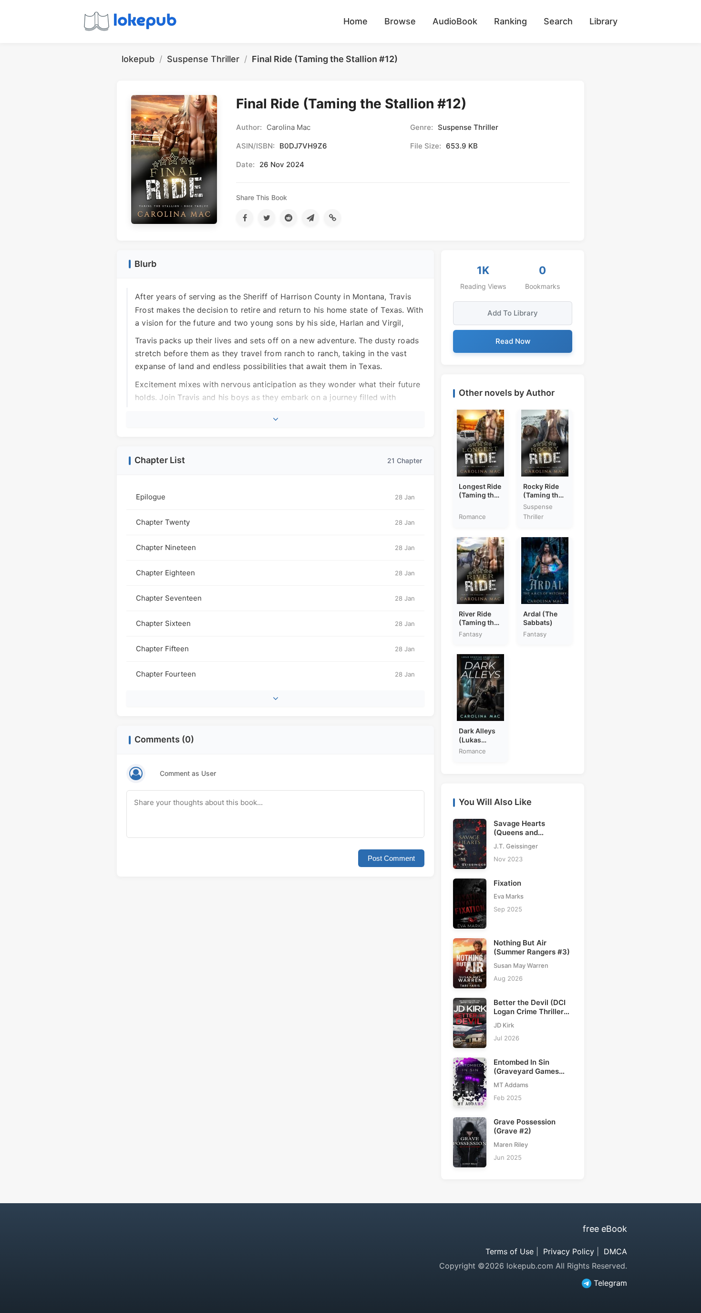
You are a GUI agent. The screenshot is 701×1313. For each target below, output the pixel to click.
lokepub (138, 59)
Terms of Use (509, 1251)
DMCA (615, 1251)
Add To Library (512, 313)
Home (355, 21)
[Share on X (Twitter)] (266, 217)
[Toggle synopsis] (275, 419)
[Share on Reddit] (288, 217)
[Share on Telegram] (310, 217)
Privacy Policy (568, 1251)
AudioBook (455, 21)
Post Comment (391, 858)
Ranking (510, 21)
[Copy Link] (332, 217)
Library (603, 21)
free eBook (605, 1229)
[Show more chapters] (275, 698)
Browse (400, 21)
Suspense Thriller (203, 59)
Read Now (512, 341)
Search (558, 21)
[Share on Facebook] (244, 217)
